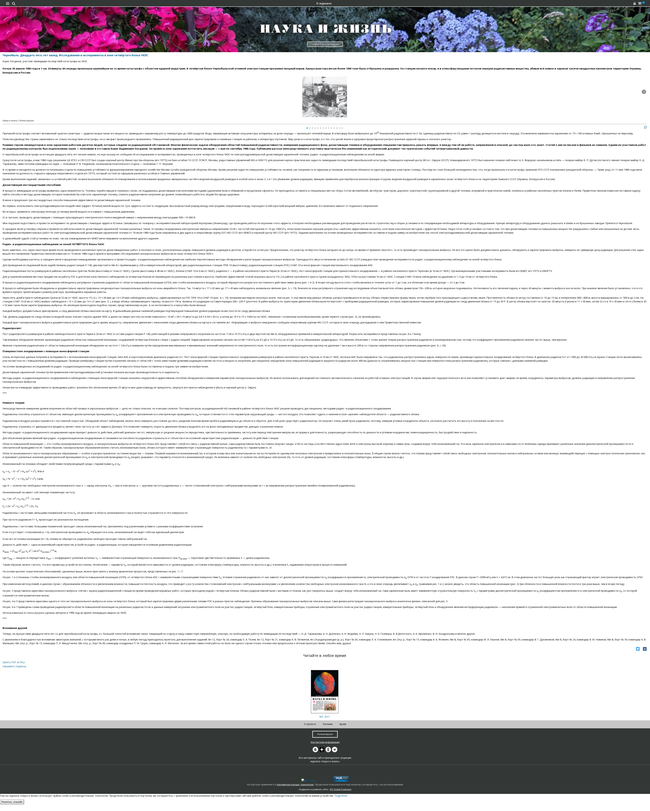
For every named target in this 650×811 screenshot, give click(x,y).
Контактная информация (325, 742)
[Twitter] (638, 649)
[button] (644, 92)
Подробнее (341, 795)
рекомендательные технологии (295, 784)
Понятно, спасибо (12, 801)
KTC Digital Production (340, 789)
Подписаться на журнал (325, 44)
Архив (342, 724)
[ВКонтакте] (645, 649)
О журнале (324, 3)
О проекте (310, 724)
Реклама (328, 724)
